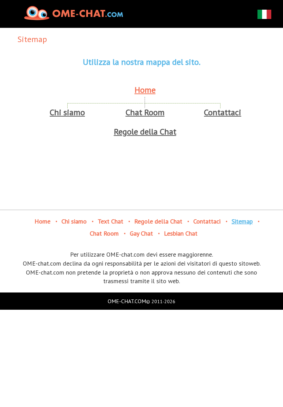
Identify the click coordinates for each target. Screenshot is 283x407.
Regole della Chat (145, 131)
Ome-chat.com (127, 301)
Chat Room (145, 112)
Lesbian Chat (180, 233)
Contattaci (222, 112)
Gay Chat (141, 233)
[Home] (74, 13)
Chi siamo (67, 112)
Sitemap (242, 221)
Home (145, 90)
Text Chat (110, 221)
